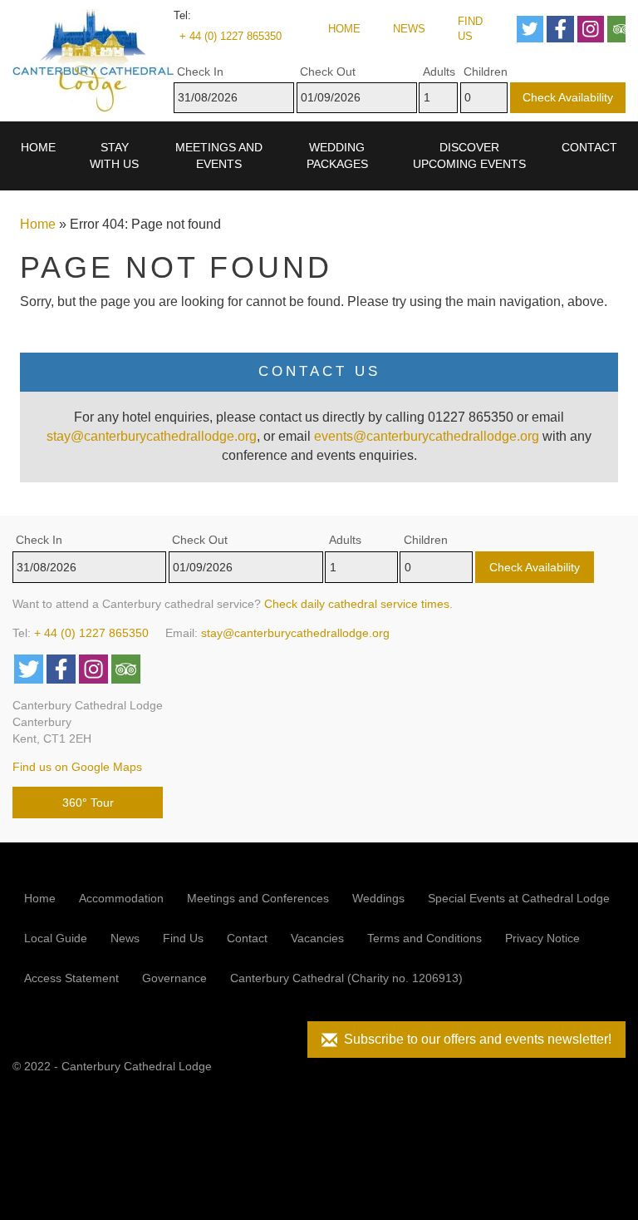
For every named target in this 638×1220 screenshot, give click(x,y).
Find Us (470, 29)
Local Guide (55, 938)
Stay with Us (114, 155)
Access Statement (71, 978)
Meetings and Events (219, 155)
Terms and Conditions (424, 938)
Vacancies (317, 938)
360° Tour (88, 802)
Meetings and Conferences (258, 898)
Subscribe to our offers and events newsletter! (474, 1039)
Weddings (378, 898)
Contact (589, 147)
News (409, 28)
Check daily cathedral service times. (358, 603)
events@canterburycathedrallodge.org (426, 436)
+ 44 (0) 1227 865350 (230, 36)
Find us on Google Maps (77, 766)
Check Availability (568, 97)
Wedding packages (337, 155)
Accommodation (121, 898)
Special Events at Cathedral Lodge (519, 898)
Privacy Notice (542, 938)
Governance (174, 978)
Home (344, 28)
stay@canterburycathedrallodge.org (152, 436)
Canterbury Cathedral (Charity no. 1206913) (346, 978)
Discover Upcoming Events (469, 155)
